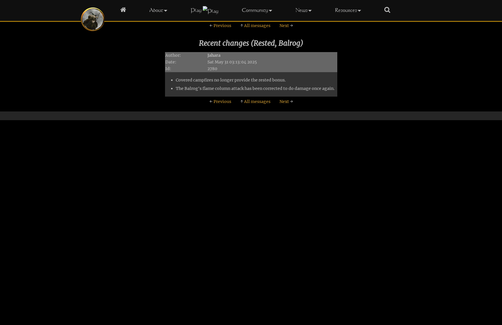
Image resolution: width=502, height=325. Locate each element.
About (156, 10)
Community (255, 10)
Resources (346, 10)
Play (196, 10)
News (301, 10)
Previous (220, 25)
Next (286, 25)
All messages (255, 25)
